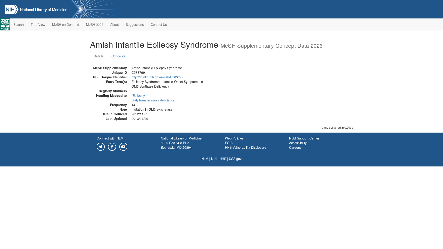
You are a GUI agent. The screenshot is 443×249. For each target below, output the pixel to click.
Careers (295, 147)
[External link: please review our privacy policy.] (101, 146)
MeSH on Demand (65, 24)
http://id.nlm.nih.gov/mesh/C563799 (157, 77)
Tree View (38, 24)
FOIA (229, 142)
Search (18, 24)
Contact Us (159, 24)
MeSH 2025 (94, 24)
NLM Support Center (304, 138)
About (114, 24)
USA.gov (235, 158)
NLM (204, 158)
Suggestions (135, 24)
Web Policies (234, 138)
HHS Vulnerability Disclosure (245, 147)
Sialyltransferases (144, 100)
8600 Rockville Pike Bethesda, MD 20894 (176, 145)
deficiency (167, 100)
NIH (214, 158)
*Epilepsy (138, 95)
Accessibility (298, 142)
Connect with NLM (110, 138)
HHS (222, 158)
